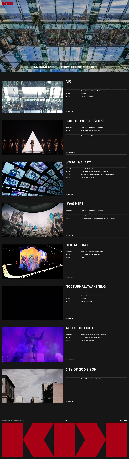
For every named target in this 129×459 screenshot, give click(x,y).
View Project (70, 111)
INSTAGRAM (123, 420)
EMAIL (67, 420)
